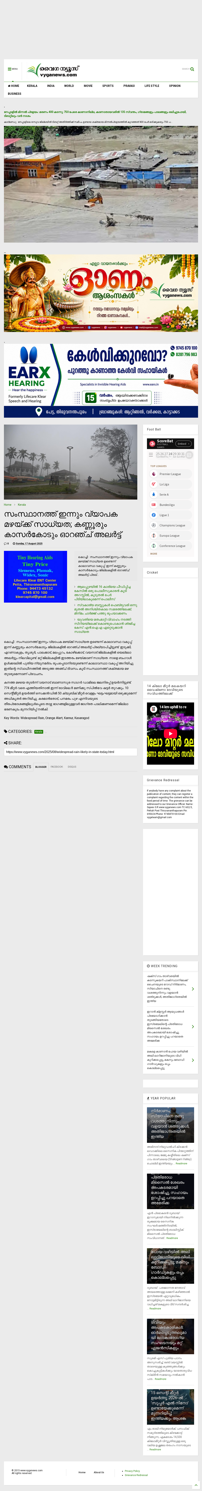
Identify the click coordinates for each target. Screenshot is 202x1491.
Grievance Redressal (136, 1475)
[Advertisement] (101, 31)
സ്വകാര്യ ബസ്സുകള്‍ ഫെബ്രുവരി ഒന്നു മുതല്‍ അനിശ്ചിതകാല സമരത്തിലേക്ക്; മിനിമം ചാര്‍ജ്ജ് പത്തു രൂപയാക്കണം (105, 609)
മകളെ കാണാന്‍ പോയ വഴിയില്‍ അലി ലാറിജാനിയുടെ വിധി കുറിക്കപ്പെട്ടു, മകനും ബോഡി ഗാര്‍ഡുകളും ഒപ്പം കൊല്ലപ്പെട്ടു (170, 1262)
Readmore (181, 1163)
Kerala (22, 504)
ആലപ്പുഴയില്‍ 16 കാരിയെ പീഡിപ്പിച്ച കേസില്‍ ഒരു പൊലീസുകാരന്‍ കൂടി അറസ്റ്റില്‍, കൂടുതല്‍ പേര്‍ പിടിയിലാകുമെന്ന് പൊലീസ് (102, 593)
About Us (99, 1472)
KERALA (32, 85)
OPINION (174, 85)
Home (7, 504)
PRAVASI (129, 85)
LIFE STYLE (152, 85)
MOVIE (88, 85)
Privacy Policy (132, 1471)
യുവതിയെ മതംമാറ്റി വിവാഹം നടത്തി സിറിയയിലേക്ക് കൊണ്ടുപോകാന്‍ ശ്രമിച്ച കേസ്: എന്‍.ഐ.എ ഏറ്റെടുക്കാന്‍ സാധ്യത (104, 626)
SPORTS (108, 85)
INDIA (50, 85)
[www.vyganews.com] (53, 78)
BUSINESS (14, 93)
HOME (14, 85)
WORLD (69, 85)
